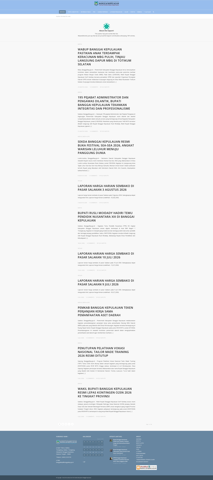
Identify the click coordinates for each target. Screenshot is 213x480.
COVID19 (139, 445)
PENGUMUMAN (140, 453)
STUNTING (139, 457)
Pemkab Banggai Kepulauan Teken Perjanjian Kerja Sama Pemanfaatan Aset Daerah (105, 311)
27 (93, 455)
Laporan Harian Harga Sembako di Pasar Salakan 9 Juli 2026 (106, 282)
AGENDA (138, 439)
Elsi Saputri (105, 87)
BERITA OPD (86, 136)
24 (84, 455)
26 (90, 455)
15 (99, 449)
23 (102, 452)
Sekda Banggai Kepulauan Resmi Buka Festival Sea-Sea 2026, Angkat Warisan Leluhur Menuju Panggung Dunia (106, 147)
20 (93, 452)
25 (87, 455)
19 (90, 452)
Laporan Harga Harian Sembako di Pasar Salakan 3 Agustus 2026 (106, 188)
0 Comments (94, 87)
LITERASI (139, 451)
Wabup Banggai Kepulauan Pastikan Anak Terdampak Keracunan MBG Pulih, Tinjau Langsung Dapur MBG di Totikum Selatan (104, 56)
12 (90, 449)
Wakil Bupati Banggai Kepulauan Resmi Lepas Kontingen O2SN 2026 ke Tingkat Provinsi (105, 392)
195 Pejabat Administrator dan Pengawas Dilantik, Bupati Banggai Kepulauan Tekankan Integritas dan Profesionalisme (104, 102)
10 (84, 449)
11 (87, 449)
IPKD (137, 449)
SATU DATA (139, 455)
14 (96, 449)
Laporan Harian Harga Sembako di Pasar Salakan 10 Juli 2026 (106, 255)
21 (96, 452)
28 (96, 455)
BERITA (80, 44)
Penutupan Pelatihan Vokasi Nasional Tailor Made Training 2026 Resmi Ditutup (103, 352)
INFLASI (80, 181)
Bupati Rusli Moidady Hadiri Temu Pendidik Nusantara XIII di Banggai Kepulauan (106, 216)
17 (84, 452)
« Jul (84, 462)
